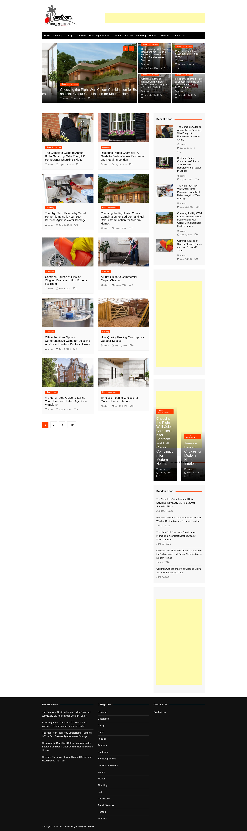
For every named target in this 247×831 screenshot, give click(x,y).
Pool (100, 792)
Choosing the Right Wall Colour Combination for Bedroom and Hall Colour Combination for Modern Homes (88, 92)
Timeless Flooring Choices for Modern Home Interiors (192, 453)
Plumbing (141, 35)
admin (50, 98)
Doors (101, 732)
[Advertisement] (155, 18)
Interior (117, 35)
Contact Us (179, 35)
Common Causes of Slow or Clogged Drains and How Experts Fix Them (66, 280)
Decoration (103, 719)
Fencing (105, 332)
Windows (165, 35)
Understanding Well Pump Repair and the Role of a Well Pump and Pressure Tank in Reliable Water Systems (154, 54)
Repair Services (106, 805)
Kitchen (129, 35)
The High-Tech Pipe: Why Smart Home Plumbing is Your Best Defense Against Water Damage (65, 217)
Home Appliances (53, 147)
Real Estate (51, 392)
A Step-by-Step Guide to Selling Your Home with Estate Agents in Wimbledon (66, 401)
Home (46, 35)
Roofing (153, 35)
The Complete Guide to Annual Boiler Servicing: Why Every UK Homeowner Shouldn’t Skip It (65, 156)
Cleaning (57, 35)
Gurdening (103, 752)
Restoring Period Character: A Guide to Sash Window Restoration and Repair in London (123, 156)
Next (72, 425)
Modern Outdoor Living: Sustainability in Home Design (187, 54)
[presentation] (125, 48)
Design (69, 35)
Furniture (81, 35)
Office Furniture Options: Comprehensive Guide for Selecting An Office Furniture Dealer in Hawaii (67, 341)
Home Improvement (99, 35)
